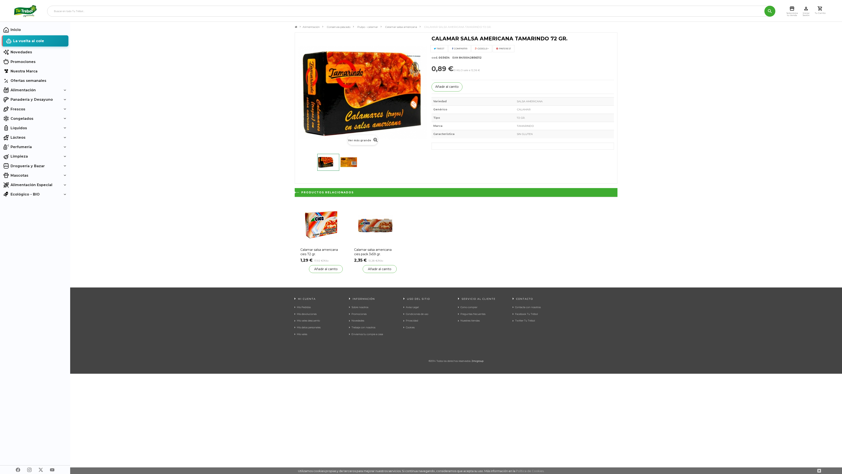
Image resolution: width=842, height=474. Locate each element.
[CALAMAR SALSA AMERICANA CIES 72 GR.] (321, 224)
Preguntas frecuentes (472, 314)
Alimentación (311, 27)
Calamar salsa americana (401, 27)
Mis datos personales (309, 327)
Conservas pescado (338, 27)
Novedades (357, 320)
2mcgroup (477, 361)
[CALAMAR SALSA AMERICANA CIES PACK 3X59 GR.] (375, 224)
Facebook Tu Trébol (526, 314)
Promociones (359, 314)
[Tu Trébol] (25, 11)
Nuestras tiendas (470, 320)
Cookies (410, 327)
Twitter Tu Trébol (525, 320)
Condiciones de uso (417, 314)
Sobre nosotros (359, 307)
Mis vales (302, 334)
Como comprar (468, 307)
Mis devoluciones (307, 314)
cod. (435, 57)
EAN (454, 57)
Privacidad (412, 320)
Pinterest (504, 48)
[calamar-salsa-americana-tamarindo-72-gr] (328, 162)
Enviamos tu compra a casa (367, 334)
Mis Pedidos (304, 307)
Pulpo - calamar (367, 27)
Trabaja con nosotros (363, 327)
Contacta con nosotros (528, 307)
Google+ (483, 48)
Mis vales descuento (308, 320)
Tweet (440, 48)
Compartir (460, 48)
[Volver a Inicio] (296, 27)
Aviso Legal (412, 307)
